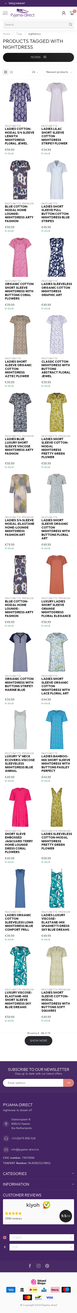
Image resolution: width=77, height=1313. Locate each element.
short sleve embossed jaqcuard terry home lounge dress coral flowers (19, 843)
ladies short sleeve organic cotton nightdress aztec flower (18, 369)
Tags (19, 34)
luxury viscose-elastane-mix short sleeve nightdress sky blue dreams (18, 1000)
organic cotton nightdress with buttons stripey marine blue (19, 684)
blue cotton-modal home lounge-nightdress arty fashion (19, 214)
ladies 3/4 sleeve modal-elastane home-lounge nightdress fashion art (19, 528)
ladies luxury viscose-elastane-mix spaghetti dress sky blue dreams (55, 922)
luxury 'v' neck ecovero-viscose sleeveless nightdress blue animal (20, 764)
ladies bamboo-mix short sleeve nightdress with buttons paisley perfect (55, 764)
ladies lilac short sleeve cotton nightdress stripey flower (54, 136)
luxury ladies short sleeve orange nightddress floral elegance (56, 609)
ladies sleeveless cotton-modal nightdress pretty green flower (56, 841)
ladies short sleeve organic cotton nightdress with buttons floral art (55, 529)
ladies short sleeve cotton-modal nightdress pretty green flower (55, 448)
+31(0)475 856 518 (23, 1138)
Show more (38, 1041)
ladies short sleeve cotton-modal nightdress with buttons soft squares (55, 1001)
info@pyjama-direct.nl (25, 1149)
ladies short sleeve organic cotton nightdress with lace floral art (55, 686)
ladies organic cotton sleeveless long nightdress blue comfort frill (19, 922)
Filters (36, 57)
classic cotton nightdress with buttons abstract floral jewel (55, 369)
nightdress (34, 34)
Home (6, 34)
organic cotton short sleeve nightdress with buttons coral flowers (19, 291)
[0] (72, 13)
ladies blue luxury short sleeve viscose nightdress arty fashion (19, 446)
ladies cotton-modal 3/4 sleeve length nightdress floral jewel (19, 136)
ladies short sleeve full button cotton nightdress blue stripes (55, 214)
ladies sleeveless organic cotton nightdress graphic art (56, 289)
